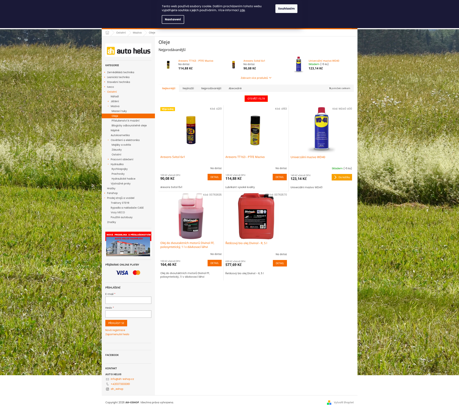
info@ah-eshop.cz (122, 379)
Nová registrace (115, 330)
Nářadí (115, 96)
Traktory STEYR (120, 203)
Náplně (115, 130)
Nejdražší (188, 88)
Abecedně (235, 88)
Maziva (115, 106)
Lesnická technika (118, 77)
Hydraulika (117, 164)
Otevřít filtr (256, 98)
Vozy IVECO (118, 212)
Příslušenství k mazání (125, 120)
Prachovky (118, 174)
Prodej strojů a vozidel (120, 198)
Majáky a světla (121, 145)
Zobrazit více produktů (254, 78)
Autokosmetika (120, 135)
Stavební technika (118, 82)
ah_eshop (117, 389)
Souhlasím (286, 8)
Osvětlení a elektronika (125, 140)
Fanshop (112, 193)
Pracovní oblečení (122, 159)
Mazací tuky (119, 111)
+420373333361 (120, 384)
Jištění (115, 101)
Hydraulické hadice (123, 178)
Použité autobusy (122, 217)
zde (242, 10)
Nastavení (173, 19)
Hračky (111, 188)
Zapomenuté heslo (117, 334)
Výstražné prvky (121, 183)
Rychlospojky (120, 169)
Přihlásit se (116, 323)
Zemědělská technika (120, 72)
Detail (214, 177)
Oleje (115, 116)
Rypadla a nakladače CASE (127, 208)
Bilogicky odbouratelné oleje (129, 125)
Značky (111, 222)
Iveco (110, 87)
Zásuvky (117, 149)
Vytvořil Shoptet (344, 402)
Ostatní (112, 92)
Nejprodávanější (211, 88)
